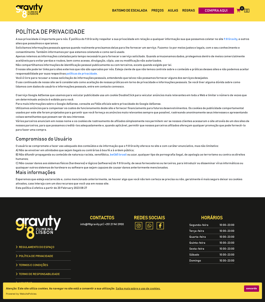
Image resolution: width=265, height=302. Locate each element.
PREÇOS (157, 10)
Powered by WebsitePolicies (21, 293)
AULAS (173, 10)
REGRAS (188, 10)
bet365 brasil (118, 154)
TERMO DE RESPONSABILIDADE (39, 274)
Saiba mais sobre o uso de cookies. (138, 288)
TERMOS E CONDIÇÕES (33, 265)
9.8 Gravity (230, 39)
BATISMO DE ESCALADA (129, 10)
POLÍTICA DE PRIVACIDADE (36, 256)
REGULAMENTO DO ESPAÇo (36, 247)
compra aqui (216, 10)
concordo (251, 288)
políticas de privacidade (81, 73)
